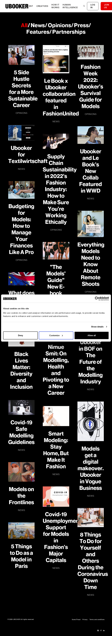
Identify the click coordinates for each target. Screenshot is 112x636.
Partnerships (69, 32)
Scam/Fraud (76, 619)
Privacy (85, 619)
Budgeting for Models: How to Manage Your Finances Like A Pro (21, 229)
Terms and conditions (96, 619)
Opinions (59, 25)
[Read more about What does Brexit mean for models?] (21, 278)
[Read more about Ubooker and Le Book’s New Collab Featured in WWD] (90, 135)
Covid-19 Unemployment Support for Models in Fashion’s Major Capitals (56, 537)
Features (37, 32)
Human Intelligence (70, 6)
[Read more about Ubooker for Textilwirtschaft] (21, 132)
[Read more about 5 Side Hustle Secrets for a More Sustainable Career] (21, 55)
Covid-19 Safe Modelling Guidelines (21, 432)
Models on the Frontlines (21, 496)
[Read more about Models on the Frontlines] (21, 472)
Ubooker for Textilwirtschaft (21, 154)
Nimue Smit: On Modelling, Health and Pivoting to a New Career (56, 370)
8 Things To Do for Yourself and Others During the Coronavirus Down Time (90, 560)
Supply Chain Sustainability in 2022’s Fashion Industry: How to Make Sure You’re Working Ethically (56, 189)
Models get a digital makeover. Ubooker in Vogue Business (91, 468)
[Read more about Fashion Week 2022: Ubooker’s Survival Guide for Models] (90, 52)
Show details (97, 327)
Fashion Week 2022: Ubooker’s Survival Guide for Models (90, 87)
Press (81, 25)
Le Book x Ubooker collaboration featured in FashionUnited (56, 97)
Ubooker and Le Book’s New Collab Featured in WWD (90, 171)
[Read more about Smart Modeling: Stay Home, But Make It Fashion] (56, 416)
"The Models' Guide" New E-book (56, 280)
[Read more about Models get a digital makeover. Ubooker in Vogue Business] (90, 421)
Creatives (42, 6)
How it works (55, 6)
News (38, 25)
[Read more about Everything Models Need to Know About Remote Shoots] (90, 224)
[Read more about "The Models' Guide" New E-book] (56, 251)
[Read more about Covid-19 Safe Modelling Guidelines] (21, 407)
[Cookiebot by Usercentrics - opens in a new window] (97, 299)
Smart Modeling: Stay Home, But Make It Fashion (56, 450)
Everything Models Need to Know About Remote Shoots (90, 264)
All (24, 25)
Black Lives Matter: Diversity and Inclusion (21, 370)
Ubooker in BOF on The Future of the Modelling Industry (90, 362)
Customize (54, 335)
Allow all (92, 335)
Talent (29, 6)
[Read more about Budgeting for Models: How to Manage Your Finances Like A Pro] (21, 190)
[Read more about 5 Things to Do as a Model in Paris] (21, 530)
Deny (20, 335)
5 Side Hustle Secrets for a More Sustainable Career (21, 89)
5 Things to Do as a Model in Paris (21, 556)
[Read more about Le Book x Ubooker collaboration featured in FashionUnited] (56, 59)
